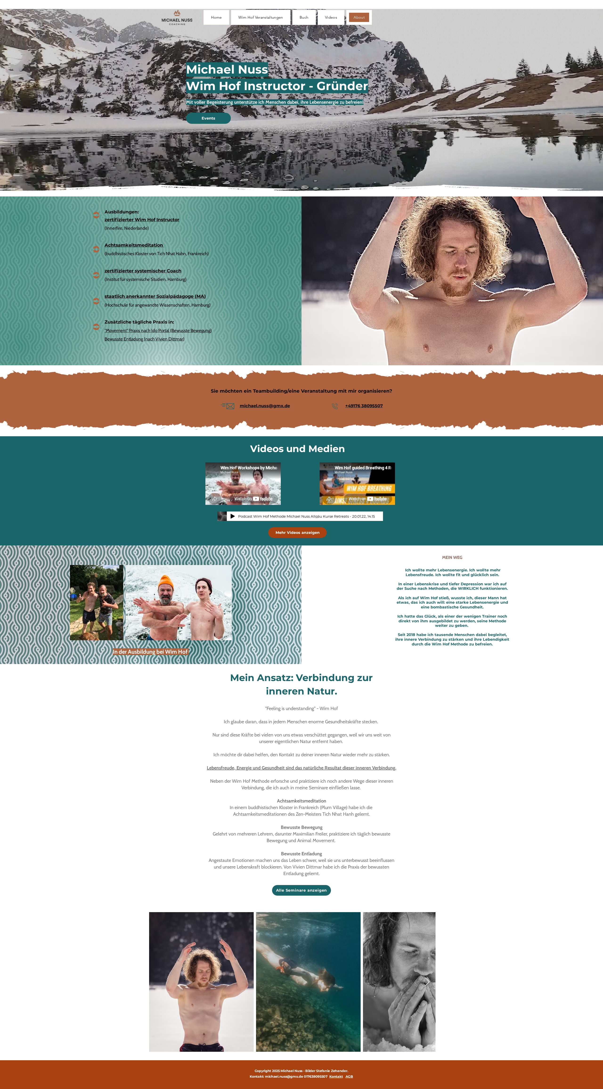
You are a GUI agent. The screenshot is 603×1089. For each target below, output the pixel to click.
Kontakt (336, 1076)
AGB (349, 1076)
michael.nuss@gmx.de (284, 1076)
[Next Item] (427, 982)
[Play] (233, 516)
